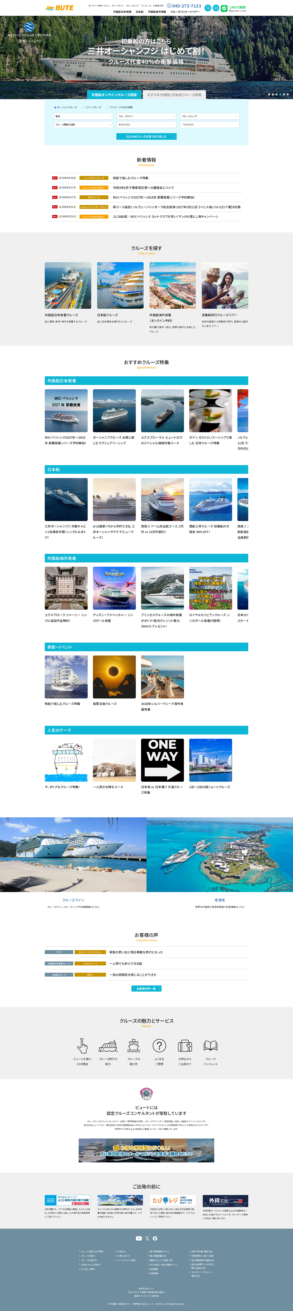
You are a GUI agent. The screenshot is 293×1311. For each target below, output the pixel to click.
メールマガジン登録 (126, 1260)
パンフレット (146, 5)
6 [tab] (288, 94)
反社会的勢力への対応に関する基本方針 (202, 1266)
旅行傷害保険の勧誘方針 (202, 1260)
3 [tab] (277, 94)
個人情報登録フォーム (159, 1251)
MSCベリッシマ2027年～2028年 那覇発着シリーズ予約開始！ (154, 197)
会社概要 (154, 1269)
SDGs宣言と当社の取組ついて (163, 1264)
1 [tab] (269, 94)
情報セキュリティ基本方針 (161, 1260)
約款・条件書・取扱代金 (201, 1251)
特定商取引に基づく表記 (202, 1255)
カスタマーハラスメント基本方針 (201, 1274)
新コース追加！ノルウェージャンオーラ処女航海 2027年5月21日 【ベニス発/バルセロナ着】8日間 (177, 207)
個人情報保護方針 (158, 1255)
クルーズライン (117, 5)
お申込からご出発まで (91, 1264)
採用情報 (154, 1273)
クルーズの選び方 (89, 1260)
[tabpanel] (146, 57)
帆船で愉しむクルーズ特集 (130, 178)
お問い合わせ (124, 1255)
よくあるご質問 (87, 1269)
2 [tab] (273, 94)
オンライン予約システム (99, 5)
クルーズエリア (132, 5)
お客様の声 (158, 5)
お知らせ (121, 1251)
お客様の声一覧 (146, 988)
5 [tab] (284, 94)
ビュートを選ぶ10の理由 (92, 1251)
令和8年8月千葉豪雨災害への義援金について (143, 187)
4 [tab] (280, 94)
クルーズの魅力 (88, 1255)
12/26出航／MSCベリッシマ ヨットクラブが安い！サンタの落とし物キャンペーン (165, 216)
